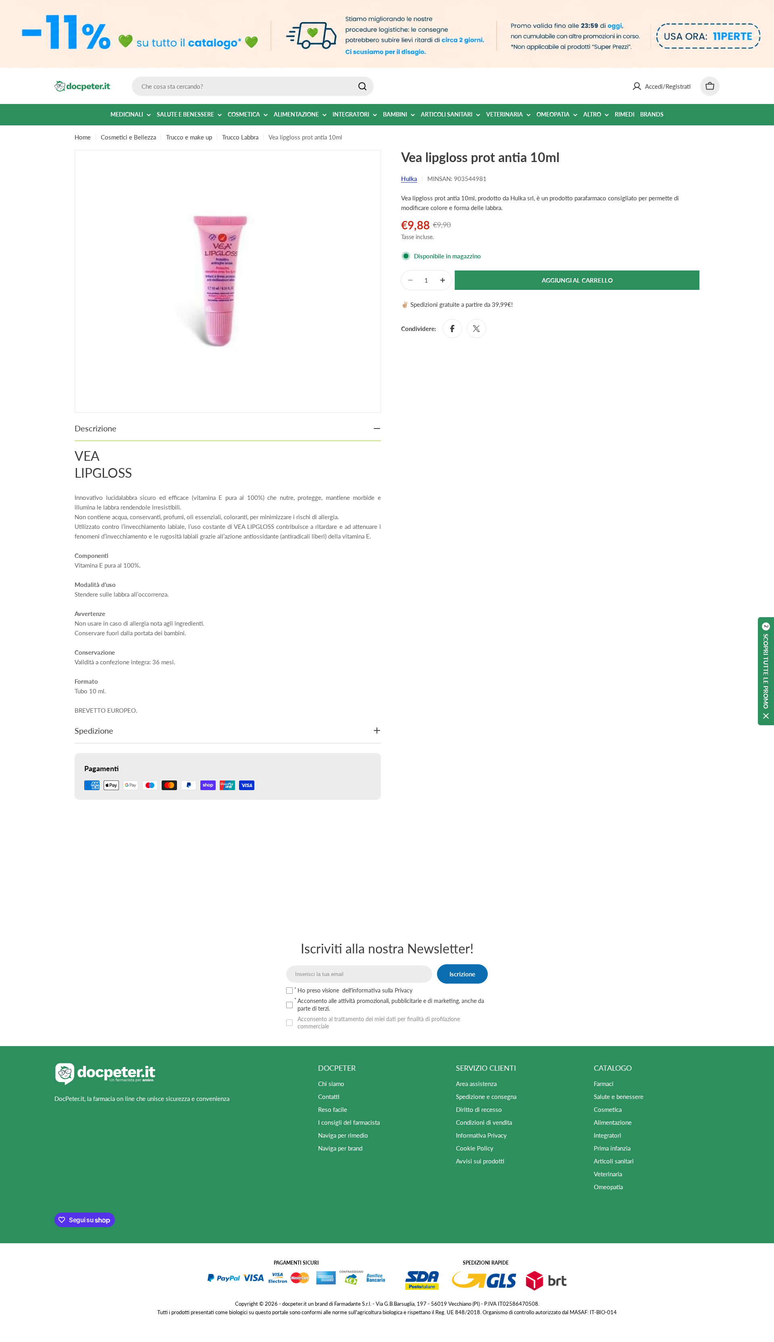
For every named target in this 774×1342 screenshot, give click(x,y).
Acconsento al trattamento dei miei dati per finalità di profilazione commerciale (379, 1022)
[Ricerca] (362, 86)
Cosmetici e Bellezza (128, 137)
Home (83, 137)
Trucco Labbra (240, 137)
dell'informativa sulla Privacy (377, 990)
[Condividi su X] (476, 328)
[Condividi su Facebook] (452, 328)
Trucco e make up (189, 137)
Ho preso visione (355, 990)
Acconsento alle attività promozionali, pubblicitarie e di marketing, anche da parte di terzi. (391, 1004)
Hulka (409, 178)
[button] (766, 671)
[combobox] (253, 86)
